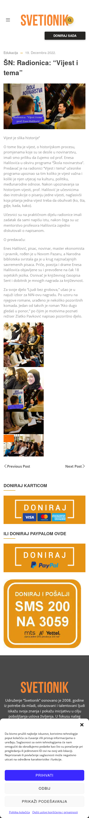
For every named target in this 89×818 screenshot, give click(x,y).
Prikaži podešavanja (44, 801)
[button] (82, 724)
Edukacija (11, 52)
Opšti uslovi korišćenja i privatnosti (55, 812)
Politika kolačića (19, 812)
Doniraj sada (64, 35)
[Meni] (8, 19)
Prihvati (44, 775)
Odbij (45, 788)
